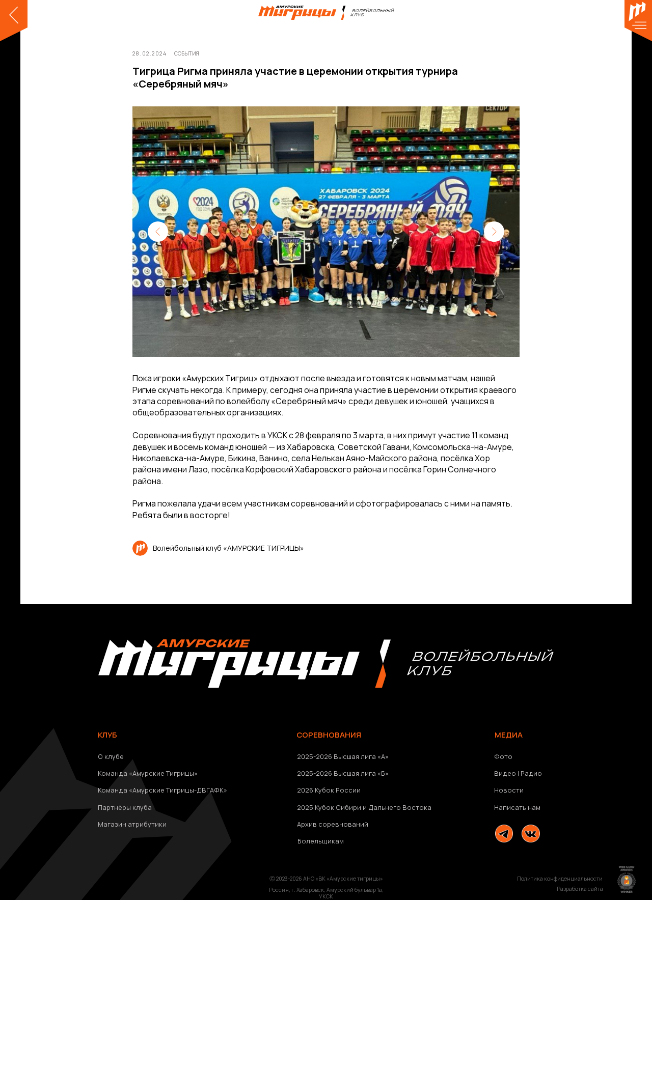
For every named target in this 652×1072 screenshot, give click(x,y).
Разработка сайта (580, 888)
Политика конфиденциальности (560, 878)
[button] (566, 807)
